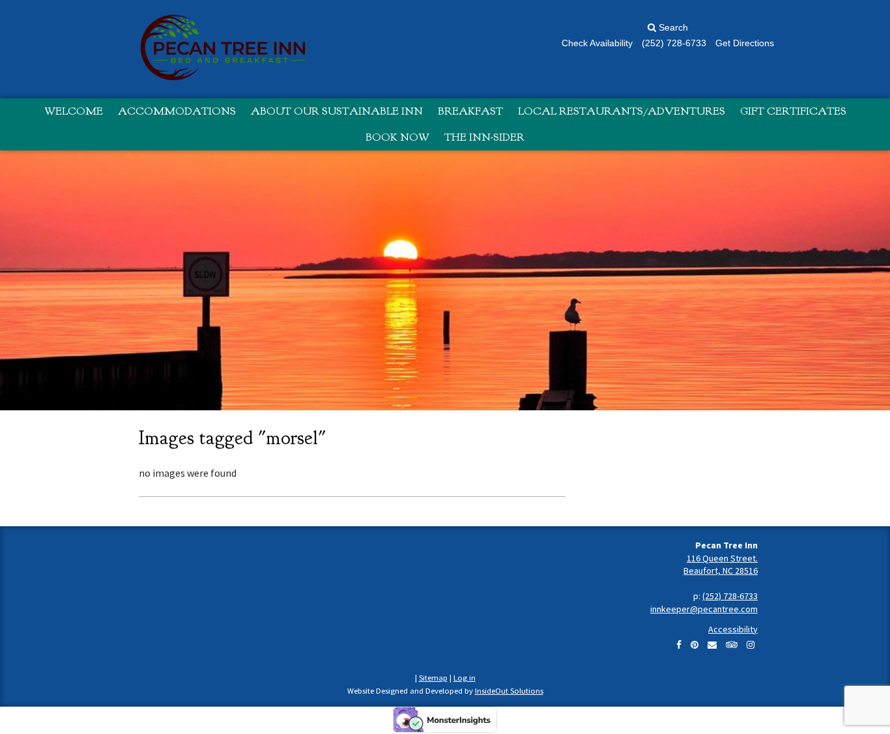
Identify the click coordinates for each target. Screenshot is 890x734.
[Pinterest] (694, 645)
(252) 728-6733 (730, 596)
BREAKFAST (470, 111)
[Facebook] (679, 645)
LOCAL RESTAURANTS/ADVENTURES (621, 111)
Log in (464, 678)
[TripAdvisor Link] (732, 645)
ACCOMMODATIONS (177, 111)
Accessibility (733, 629)
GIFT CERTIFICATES (793, 111)
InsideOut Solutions (509, 691)
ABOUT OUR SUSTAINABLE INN (337, 111)
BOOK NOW (397, 137)
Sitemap (433, 678)
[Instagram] (750, 645)
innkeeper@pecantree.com (704, 609)
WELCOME (73, 111)
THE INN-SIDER (484, 137)
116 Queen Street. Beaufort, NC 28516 (720, 564)
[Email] (712, 645)
